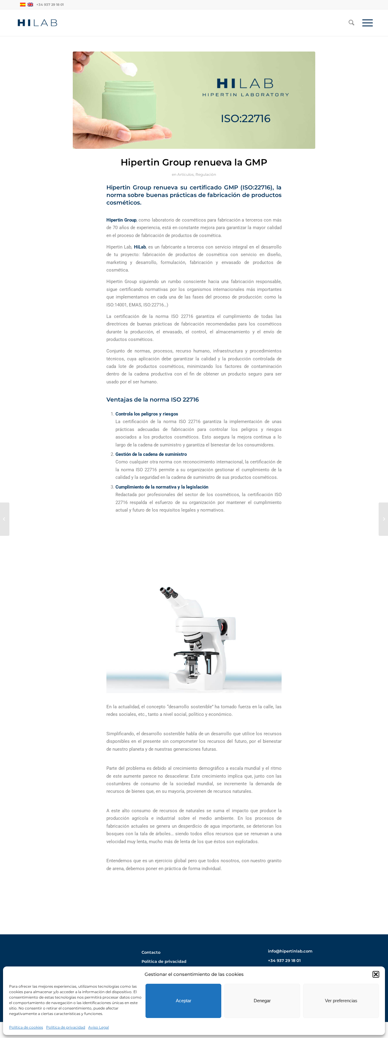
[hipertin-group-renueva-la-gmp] (194, 100)
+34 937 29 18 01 (50, 4)
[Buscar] (351, 22)
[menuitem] (351, 22)
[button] (376, 974)
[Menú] (365, 22)
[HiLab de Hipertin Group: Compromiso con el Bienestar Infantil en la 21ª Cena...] (383, 519)
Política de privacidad (65, 1027)
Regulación (206, 174)
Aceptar (183, 1000)
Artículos (185, 174)
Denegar (262, 1000)
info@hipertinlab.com (290, 951)
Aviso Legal (98, 1027)
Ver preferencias (341, 1000)
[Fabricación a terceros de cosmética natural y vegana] (4, 519)
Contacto (151, 952)
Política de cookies (26, 1027)
